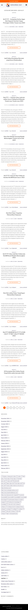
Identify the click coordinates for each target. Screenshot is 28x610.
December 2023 (5, 446)
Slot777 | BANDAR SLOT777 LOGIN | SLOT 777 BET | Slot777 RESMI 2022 (14, 334)
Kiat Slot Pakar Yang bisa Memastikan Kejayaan (14, 214)
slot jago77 (4, 508)
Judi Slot (14, 17)
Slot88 (2, 589)
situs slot (14, 52)
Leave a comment (23, 52)
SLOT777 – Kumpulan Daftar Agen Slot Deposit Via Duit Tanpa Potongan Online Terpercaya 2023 (14, 21)
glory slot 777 (4, 480)
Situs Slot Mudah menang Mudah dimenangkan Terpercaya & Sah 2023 (14, 138)
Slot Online (3, 586)
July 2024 (3, 429)
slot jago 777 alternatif (15, 511)
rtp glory (21, 499)
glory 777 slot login (17, 478)
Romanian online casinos (7, 584)
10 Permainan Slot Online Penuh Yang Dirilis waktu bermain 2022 (14, 372)
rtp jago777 (4, 502)
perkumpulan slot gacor (14, 499)
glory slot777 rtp (21, 483)
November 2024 (5, 421)
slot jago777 (9, 508)
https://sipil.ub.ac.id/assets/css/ (17, 485)
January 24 (3, 572)
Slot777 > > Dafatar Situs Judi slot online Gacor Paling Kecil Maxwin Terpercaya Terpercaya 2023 (14, 99)
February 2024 (4, 440)
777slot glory (4, 476)
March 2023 (4, 465)
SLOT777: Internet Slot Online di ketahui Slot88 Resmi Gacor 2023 (14, 176)
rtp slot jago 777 (18, 502)
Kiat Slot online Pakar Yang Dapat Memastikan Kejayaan (14, 294)
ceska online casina (5, 561)
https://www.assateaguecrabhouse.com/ (10, 490)
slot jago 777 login (5, 513)
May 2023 (3, 460)
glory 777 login (22, 476)
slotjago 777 (21, 508)
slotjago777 (15, 508)
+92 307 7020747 (14, 1)
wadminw (21, 26)
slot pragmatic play (13, 513)
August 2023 (4, 451)
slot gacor (14, 287)
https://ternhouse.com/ (6, 488)
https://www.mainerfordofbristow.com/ (9, 492)
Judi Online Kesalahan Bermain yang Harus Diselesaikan (14, 59)
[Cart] (26, 5)
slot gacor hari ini (11, 506)
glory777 (16, 476)
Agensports (14, 248)
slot (13, 91)
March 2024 (4, 437)
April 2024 (3, 435)
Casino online (4, 556)
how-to (3, 567)
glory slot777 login (5, 483)
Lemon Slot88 (23, 497)
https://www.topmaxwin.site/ (7, 494)
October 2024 (4, 424)
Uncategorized (4, 592)
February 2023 (4, 468)
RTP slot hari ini (10, 502)
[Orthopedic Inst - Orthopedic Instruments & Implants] (14, 5)
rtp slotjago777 (4, 504)
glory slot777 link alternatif (13, 480)
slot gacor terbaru (19, 506)
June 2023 (3, 457)
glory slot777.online (5, 485)
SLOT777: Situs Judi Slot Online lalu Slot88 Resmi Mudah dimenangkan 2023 (14, 255)
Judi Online (4, 575)
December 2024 (5, 418)
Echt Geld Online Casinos (7, 564)
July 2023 (3, 454)
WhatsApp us (7, 606)
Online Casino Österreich (7, 581)
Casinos (3, 559)
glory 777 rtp (4, 478)
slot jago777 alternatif (6, 511)
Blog (13, 605)
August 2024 (4, 426)
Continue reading (14, 47)
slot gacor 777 (4, 506)
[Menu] (2, 5)
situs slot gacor (15, 207)
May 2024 (3, 432)
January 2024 (4, 443)
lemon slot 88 (10, 497)
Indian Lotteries (5, 570)
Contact (18, 605)
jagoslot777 (17, 494)
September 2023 (5, 449)
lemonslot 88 (4, 497)
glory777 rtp (10, 478)
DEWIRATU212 (15, 365)
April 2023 (3, 462)
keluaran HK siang (15, 402)
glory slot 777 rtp (13, 483)
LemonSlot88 (17, 497)
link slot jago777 (5, 499)
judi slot (22, 494)
